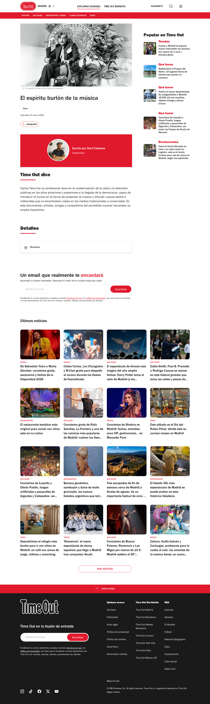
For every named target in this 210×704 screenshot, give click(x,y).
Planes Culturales (77, 16)
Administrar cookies (117, 654)
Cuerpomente (171, 654)
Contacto (111, 610)
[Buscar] (171, 6)
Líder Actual (170, 662)
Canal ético (112, 647)
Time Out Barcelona (146, 617)
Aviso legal (112, 625)
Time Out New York (145, 643)
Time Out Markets (114, 7)
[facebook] (39, 691)
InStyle (168, 632)
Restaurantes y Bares (56, 16)
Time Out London (145, 636)
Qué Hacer (37, 16)
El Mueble (169, 625)
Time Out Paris (143, 651)
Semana (168, 617)
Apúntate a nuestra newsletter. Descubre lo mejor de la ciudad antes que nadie (61, 281)
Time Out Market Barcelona (144, 627)
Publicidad (112, 617)
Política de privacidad (118, 632)
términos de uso (74, 298)
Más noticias (105, 569)
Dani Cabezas (96, 148)
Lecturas (168, 610)
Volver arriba (108, 589)
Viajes (92, 16)
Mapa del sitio (113, 681)
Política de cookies (116, 639)
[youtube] (56, 691)
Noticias (25, 16)
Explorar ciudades (88, 7)
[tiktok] (31, 691)
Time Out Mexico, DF (146, 658)
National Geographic (175, 639)
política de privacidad (95, 298)
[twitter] (48, 691)
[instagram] (22, 691)
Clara (167, 647)
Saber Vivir (170, 669)
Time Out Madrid (144, 610)
